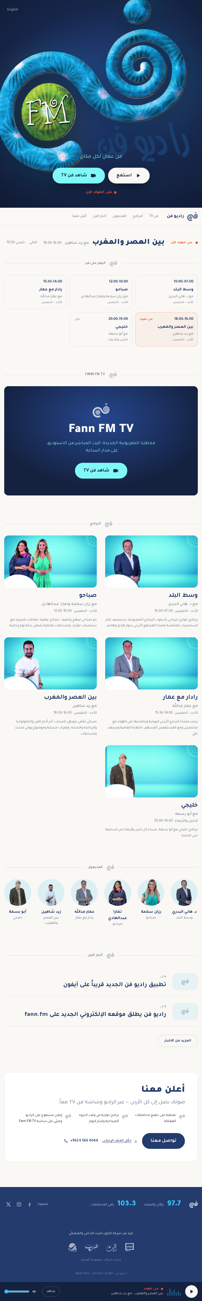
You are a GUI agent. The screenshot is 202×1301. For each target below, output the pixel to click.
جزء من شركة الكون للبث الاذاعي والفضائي (101, 1233)
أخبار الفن (99, 216)
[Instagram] (19, 1204)
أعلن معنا (79, 216)
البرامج (138, 216)
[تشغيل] (191, 1291)
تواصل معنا (163, 1141)
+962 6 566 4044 (84, 1141)
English (12, 10)
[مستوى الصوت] (35, 1291)
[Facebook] (29, 1204)
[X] (8, 1204)
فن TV (153, 216)
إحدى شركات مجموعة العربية (101, 1260)
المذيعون (119, 216)
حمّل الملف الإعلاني (117, 1141)
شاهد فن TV (74, 175)
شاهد (51, 1291)
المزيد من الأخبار (177, 1041)
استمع (124, 175)
